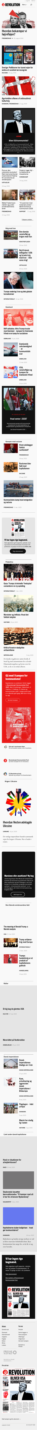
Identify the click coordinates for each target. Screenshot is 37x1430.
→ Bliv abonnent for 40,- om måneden (26, 728)
